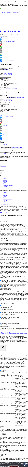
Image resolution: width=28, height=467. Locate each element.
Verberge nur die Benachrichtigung (19, 333)
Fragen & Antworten (10, 31)
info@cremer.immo (7, 73)
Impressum (5, 186)
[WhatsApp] (14, 47)
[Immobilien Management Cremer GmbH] (10, 12)
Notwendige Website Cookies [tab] (6, 240)
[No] (18, 466)
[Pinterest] (14, 45)
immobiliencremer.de (7, 74)
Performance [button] (3, 433)
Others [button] (1, 455)
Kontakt (5, 182)
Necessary (4, 370)
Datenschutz (15, 466)
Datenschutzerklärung (8, 185)
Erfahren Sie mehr (6, 212)
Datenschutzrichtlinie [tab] (5, 326)
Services (5, 180)
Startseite (5, 178)
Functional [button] (2, 426)
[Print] (14, 52)
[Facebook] (14, 38)
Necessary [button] (2, 368)
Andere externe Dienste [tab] (5, 289)
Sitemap (5, 187)
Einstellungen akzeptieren (6, 333)
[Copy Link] (14, 49)
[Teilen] (14, 61)
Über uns (5, 181)
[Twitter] (14, 40)
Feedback (5, 183)
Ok (10, 466)
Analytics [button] (2, 439)
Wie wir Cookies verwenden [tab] (6, 221)
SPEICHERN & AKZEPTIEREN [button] (8, 461)
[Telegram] (14, 58)
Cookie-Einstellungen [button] (5, 344)
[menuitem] (15, 97)
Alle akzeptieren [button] (14, 344)
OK (1, 212)
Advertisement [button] (3, 447)
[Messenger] (14, 56)
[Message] (14, 54)
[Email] (14, 42)
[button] (25, 464)
